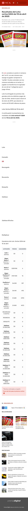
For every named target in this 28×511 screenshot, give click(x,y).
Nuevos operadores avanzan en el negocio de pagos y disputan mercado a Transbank (17, 476)
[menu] (12, 2)
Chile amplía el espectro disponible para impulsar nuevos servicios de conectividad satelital (17, 483)
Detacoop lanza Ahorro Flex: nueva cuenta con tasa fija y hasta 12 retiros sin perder (17, 490)
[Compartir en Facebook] (3, 408)
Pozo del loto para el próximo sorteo (13, 391)
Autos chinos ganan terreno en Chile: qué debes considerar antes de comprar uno (17, 462)
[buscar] (17, 3)
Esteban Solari (7, 26)
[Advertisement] (14, 60)
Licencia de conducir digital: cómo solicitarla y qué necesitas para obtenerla (16, 469)
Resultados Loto (8, 403)
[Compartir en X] (6, 408)
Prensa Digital (7, 507)
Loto (4, 73)
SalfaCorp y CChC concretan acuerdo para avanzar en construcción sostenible (17, 455)
